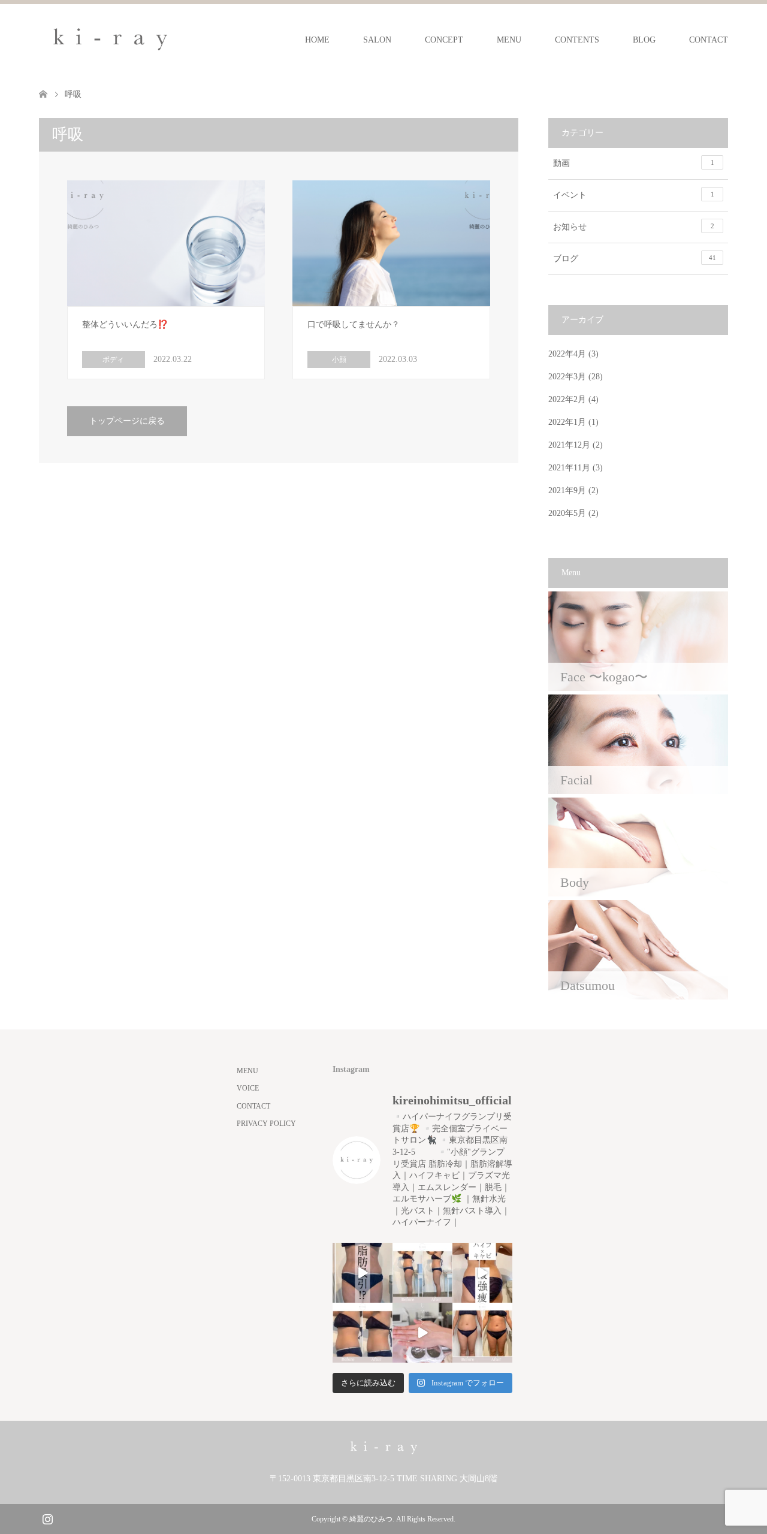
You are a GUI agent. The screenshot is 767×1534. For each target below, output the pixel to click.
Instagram (47, 1518)
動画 (633, 163)
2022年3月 (567, 376)
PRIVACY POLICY (266, 1123)
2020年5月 (567, 513)
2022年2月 (567, 399)
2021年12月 (569, 444)
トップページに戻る (127, 420)
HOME (317, 39)
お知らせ (633, 226)
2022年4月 (567, 353)
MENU (509, 39)
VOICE (248, 1088)
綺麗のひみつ (370, 1519)
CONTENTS (577, 39)
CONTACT (708, 39)
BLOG (644, 39)
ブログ (634, 258)
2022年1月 (567, 422)
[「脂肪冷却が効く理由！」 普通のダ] (482, 1273)
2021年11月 (569, 467)
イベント (633, 195)
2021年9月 (567, 490)
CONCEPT (444, 39)
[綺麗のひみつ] (110, 40)
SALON (377, 39)
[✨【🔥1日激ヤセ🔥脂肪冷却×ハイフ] (422, 1333)
